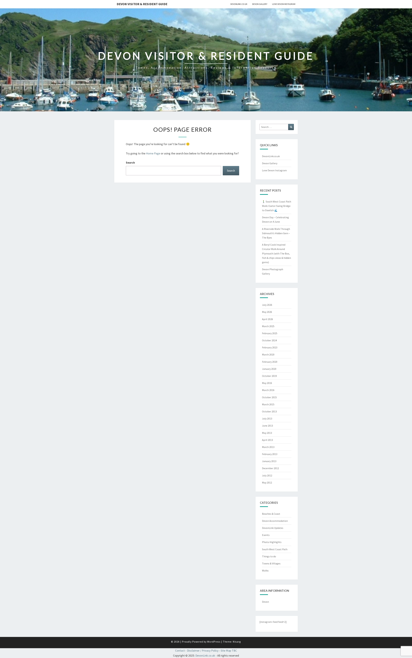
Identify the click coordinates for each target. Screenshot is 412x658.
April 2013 (267, 440)
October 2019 (269, 375)
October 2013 (269, 411)
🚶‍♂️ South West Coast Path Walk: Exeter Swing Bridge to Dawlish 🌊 (276, 206)
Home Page (153, 153)
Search (130, 162)
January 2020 (269, 368)
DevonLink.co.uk (238, 4)
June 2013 (267, 425)
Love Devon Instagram (283, 4)
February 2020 (269, 361)
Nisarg (237, 641)
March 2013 (268, 447)
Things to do (269, 556)
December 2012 (270, 468)
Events (266, 535)
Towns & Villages (271, 563)
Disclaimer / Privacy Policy (202, 650)
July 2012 (267, 475)
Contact (180, 650)
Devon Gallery (259, 4)
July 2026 (267, 304)
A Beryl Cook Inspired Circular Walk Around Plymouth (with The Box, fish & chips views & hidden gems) (276, 253)
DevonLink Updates (272, 527)
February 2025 (269, 333)
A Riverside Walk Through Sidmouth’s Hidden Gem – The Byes (276, 233)
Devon (265, 601)
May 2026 (267, 311)
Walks (265, 570)
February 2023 (269, 347)
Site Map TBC (229, 650)
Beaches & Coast (271, 513)
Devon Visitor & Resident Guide (142, 4)
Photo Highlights (271, 542)
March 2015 (268, 404)
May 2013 (267, 432)
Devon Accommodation (275, 520)
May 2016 (267, 383)
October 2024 (269, 340)
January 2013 (269, 461)
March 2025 (268, 326)
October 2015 (269, 397)
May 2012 (267, 482)
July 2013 (267, 418)
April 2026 (267, 319)
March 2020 (268, 354)
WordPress (213, 641)
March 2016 (268, 390)
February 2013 (269, 454)
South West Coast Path (274, 549)
